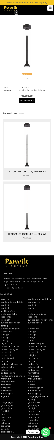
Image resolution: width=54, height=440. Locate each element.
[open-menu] (50, 8)
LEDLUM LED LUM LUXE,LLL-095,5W (27, 234)
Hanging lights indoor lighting (31, 90)
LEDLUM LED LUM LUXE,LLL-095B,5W (27, 171)
